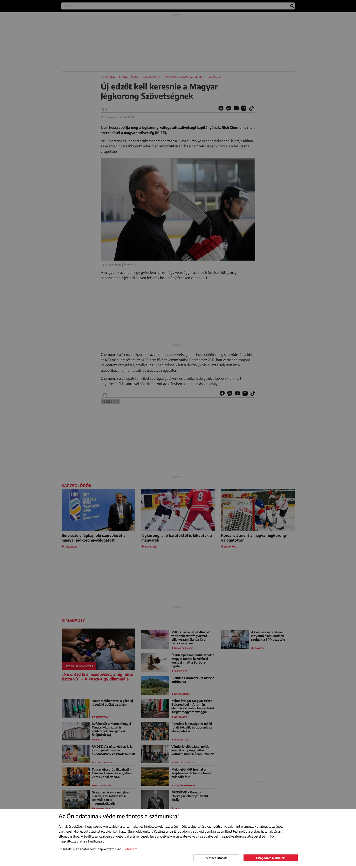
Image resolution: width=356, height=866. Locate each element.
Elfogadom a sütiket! (270, 858)
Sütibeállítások (216, 858)
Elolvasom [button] (130, 849)
